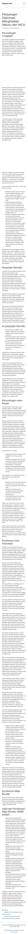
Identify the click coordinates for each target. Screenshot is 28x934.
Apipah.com (7, 3)
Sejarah (6, 910)
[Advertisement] (14, 72)
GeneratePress (14, 931)
